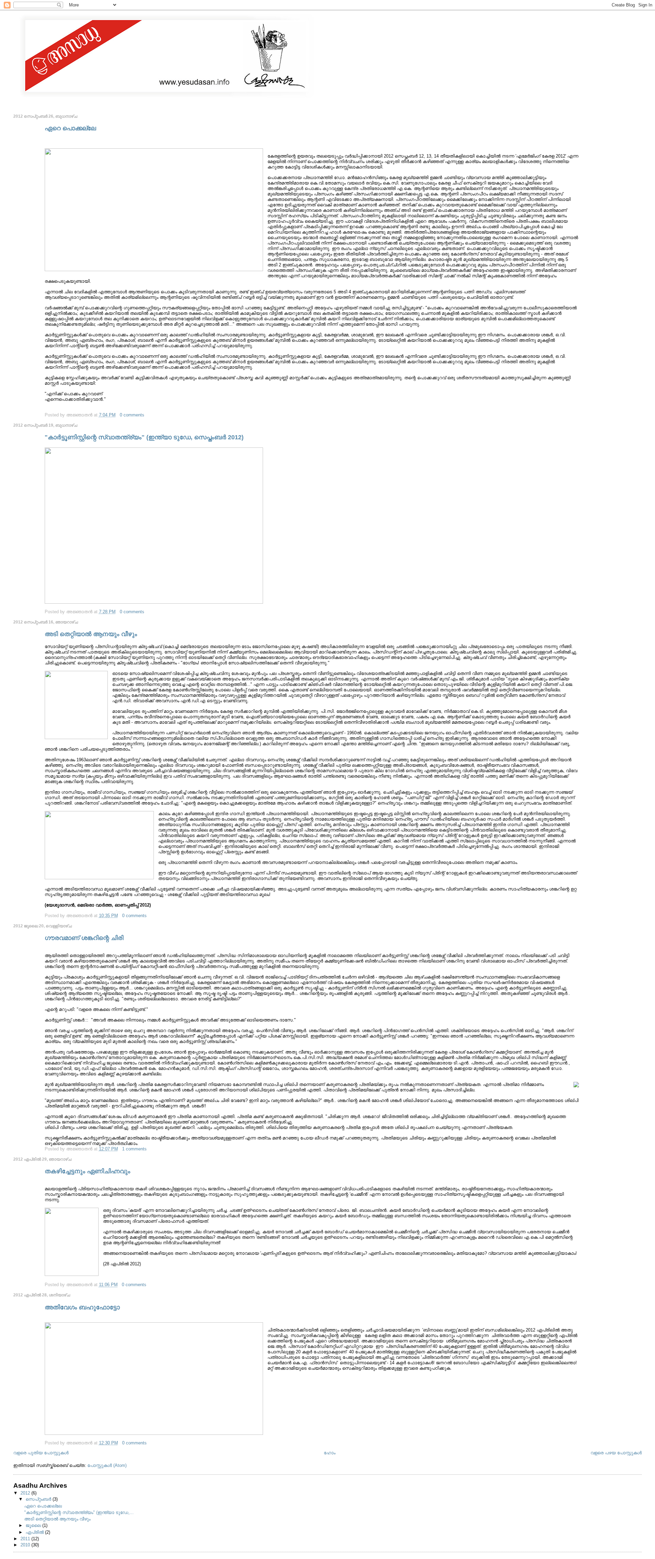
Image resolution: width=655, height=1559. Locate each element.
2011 (25, 1538)
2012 (25, 1493)
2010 (25, 1544)
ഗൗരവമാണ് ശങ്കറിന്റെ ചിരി (84, 938)
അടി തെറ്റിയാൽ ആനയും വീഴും (91, 634)
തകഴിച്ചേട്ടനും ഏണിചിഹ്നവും (87, 1171)
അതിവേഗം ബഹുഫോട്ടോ (82, 1307)
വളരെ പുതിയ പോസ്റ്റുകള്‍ (41, 1452)
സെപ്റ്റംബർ (39, 1499)
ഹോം (329, 1452)
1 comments (134, 1148)
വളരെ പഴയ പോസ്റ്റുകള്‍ (616, 1452)
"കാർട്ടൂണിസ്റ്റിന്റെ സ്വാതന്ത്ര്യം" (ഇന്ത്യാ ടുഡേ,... (79, 1512)
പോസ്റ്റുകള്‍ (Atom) (107, 1465)
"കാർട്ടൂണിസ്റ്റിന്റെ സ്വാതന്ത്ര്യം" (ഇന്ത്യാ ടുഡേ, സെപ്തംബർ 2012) (144, 437)
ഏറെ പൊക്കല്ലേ (70, 128)
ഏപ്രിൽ (35, 1532)
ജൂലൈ (34, 1525)
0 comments (132, 414)
